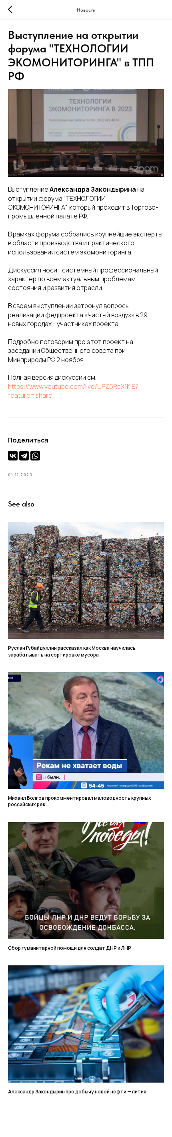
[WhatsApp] (35, 455)
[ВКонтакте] (13, 455)
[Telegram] (24, 455)
